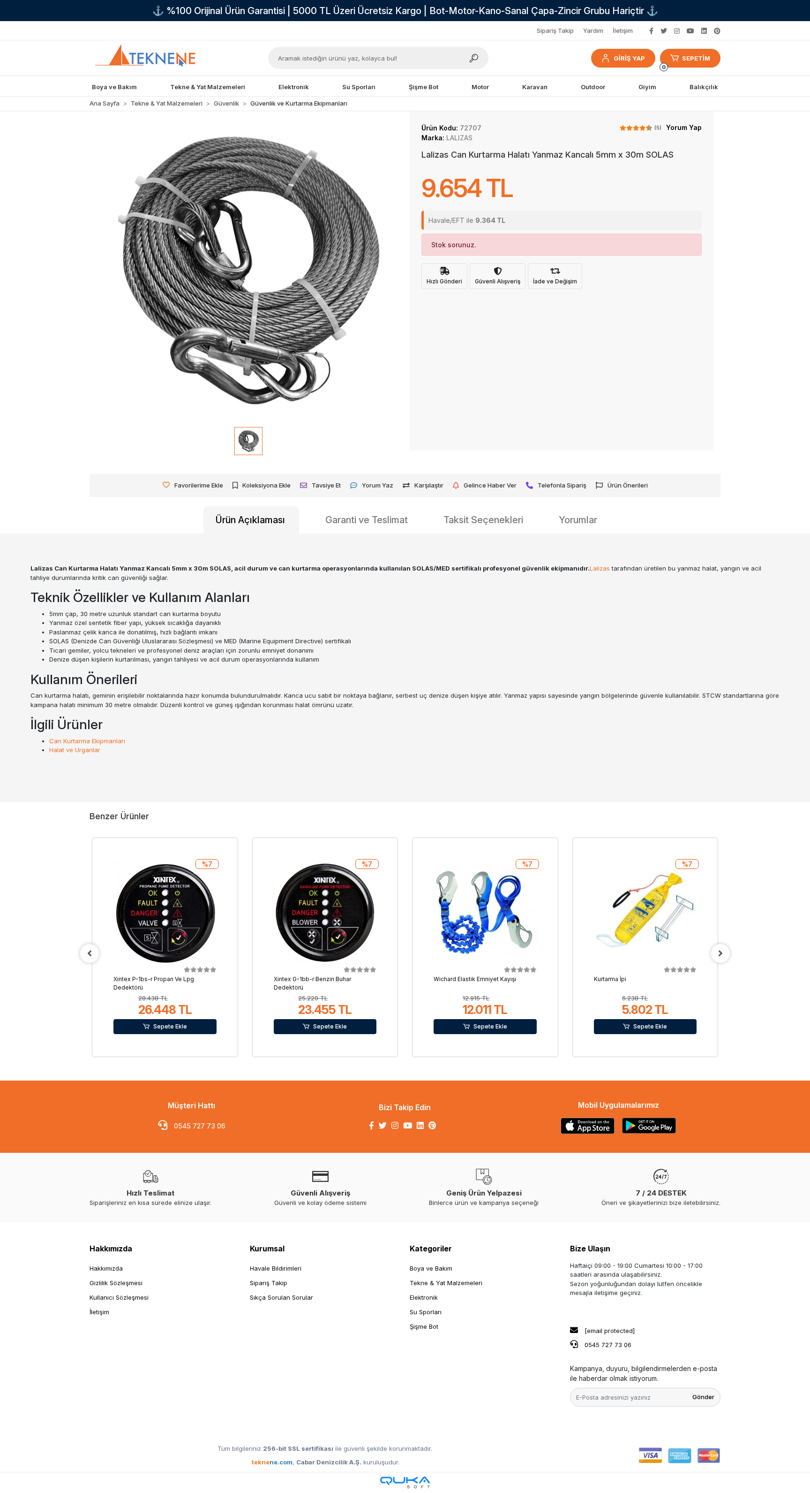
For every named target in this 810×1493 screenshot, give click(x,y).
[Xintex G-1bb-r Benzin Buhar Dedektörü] (325, 913)
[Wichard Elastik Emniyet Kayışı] (485, 913)
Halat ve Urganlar (74, 750)
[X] (383, 1125)
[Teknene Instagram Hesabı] (677, 31)
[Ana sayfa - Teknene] (149, 58)
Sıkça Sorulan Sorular (281, 1297)
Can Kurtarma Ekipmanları (87, 741)
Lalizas (600, 568)
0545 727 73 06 (198, 1125)
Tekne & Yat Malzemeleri (446, 1283)
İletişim (623, 30)
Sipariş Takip (555, 30)
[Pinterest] (432, 1125)
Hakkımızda (111, 1248)
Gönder (703, 1397)
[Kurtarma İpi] (645, 913)
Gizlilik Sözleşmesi (116, 1283)
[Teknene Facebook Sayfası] (651, 31)
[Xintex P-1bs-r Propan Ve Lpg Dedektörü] (165, 913)
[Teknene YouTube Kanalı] (690, 31)
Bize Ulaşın (590, 1248)
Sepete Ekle (170, 1026)
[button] (623, 58)
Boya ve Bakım (431, 1268)
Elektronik (424, 1297)
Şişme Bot (424, 1326)
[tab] (251, 519)
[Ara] (474, 58)
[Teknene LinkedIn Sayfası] (704, 31)
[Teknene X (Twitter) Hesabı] (663, 31)
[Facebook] (371, 1125)
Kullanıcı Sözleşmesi (119, 1297)
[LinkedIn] (420, 1125)
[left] (89, 953)
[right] (720, 953)
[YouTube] (407, 1125)
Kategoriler (431, 1248)
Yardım (593, 30)
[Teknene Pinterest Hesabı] (717, 31)
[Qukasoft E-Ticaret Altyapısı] (405, 1482)
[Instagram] (394, 1125)
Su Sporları (426, 1312)
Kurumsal (267, 1248)
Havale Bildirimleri (275, 1268)
